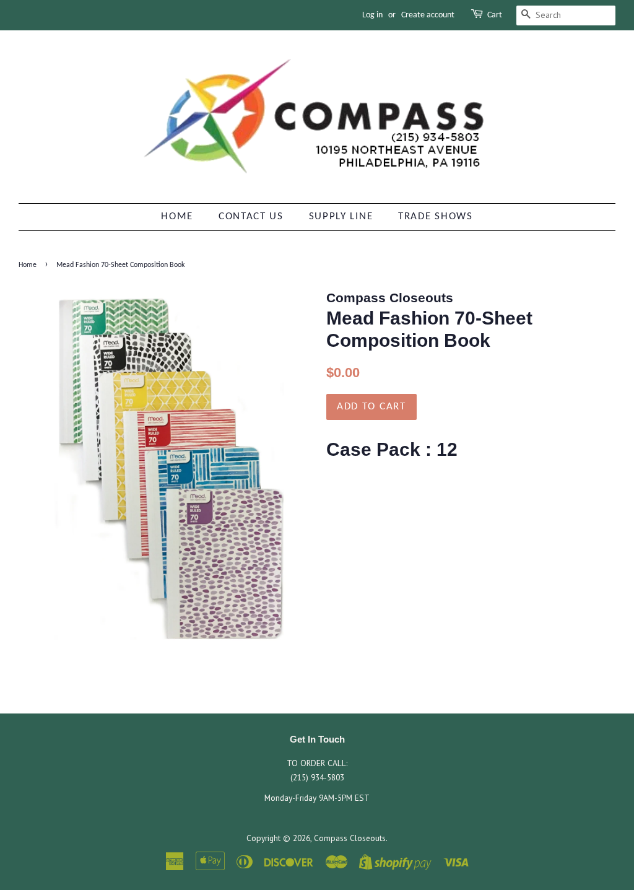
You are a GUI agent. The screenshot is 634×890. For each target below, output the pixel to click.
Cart (494, 15)
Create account (427, 15)
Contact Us (251, 216)
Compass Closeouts (350, 838)
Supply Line (341, 216)
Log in (372, 15)
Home (177, 216)
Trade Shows (435, 216)
